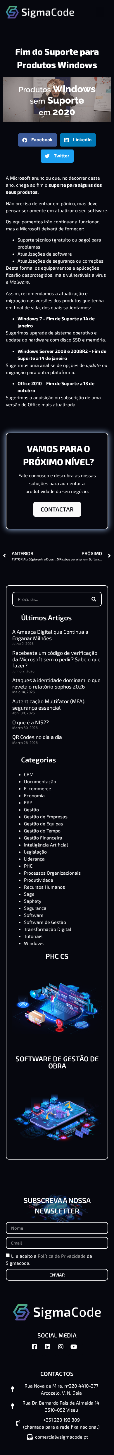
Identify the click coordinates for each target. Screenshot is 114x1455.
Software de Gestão (45, 922)
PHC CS (57, 956)
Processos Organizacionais (52, 873)
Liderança (34, 858)
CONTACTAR (57, 509)
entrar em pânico (57, 203)
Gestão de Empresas (46, 816)
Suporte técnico (34, 239)
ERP (28, 802)
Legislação (35, 851)
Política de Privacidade (62, 1256)
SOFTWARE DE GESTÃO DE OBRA (57, 1062)
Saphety (32, 901)
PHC (28, 865)
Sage (29, 894)
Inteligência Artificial (46, 844)
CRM (29, 774)
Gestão (31, 809)
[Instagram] (64, 1350)
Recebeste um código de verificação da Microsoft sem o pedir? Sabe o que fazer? (56, 659)
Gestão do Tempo (42, 830)
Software (34, 915)
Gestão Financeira (43, 837)
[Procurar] (94, 599)
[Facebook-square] (37, 1350)
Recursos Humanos (44, 887)
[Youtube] (77, 1350)
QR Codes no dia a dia (37, 737)
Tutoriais (33, 936)
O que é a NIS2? (30, 722)
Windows (34, 943)
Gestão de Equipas (43, 823)
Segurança (35, 908)
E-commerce (37, 788)
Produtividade (38, 880)
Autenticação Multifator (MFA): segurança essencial (48, 704)
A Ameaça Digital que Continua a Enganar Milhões (50, 634)
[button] (100, 12)
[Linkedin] (50, 1350)
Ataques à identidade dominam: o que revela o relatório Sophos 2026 (56, 683)
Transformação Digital (47, 929)
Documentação (40, 781)
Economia (34, 795)
